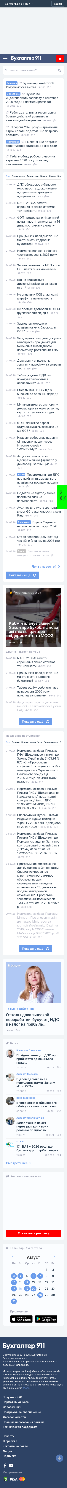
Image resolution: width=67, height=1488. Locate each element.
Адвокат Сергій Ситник (30, 1118)
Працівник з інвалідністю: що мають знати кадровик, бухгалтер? (37, 240)
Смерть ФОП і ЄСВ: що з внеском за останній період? (37, 392)
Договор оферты (14, 1417)
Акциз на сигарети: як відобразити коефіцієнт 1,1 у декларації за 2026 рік (37, 460)
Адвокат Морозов (27, 1074)
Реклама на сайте (15, 1446)
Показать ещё (20, 575)
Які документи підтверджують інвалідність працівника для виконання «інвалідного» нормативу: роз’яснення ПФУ (39, 344)
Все (8, 176)
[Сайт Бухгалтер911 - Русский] (23, 1345)
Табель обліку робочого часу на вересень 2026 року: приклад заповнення (37, 691)
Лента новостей (44, 566)
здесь (26, 1388)
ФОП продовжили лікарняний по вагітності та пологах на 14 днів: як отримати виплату (38, 221)
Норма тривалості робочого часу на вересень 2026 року (37, 252)
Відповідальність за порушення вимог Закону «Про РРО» (35, 1082)
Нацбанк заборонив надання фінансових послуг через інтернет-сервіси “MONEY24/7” (37, 443)
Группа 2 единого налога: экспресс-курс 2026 (37, 524)
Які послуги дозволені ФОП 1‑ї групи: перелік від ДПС (38, 311)
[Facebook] (5, 1466)
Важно (43, 176)
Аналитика (33, 176)
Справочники (51, 742)
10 (13, 1282)
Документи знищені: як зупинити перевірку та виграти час (39, 364)
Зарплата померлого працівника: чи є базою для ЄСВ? (36, 327)
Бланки (16, 742)
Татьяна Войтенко (20, 1009)
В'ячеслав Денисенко (29, 1050)
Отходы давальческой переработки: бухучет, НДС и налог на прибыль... (32, 1019)
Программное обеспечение (22, 1412)
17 (13, 1288)
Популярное (18, 176)
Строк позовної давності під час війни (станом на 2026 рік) (38, 539)
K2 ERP (20, 1141)
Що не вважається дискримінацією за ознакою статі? (37, 283)
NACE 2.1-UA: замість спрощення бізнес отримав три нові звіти (36, 207)
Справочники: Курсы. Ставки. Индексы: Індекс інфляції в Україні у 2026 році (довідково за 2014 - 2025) (39, 821)
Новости (9, 1436)
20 (33, 1288)
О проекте (10, 1441)
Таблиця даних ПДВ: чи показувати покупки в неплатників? (34, 379)
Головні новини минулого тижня (33, 553)
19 (26, 1288)
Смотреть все (17, 1163)
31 (13, 1301)
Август (33, 1257)
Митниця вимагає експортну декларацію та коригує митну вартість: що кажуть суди (38, 408)
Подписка (60, 58)
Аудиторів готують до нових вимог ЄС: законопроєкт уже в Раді (39, 511)
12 (26, 1282)
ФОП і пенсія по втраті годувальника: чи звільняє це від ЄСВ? (37, 427)
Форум (7, 1451)
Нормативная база (31, 742)
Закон (52, 176)
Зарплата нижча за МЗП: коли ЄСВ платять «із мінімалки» (38, 267)
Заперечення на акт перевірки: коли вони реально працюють (32, 1126)
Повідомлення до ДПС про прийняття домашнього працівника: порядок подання (38, 478)
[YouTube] (11, 1466)
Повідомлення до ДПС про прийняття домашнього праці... (37, 1059)
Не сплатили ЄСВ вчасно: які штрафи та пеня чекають (37, 296)
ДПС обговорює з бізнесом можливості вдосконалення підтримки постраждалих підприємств (37, 190)
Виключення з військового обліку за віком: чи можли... (37, 1104)
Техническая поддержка (20, 1426)
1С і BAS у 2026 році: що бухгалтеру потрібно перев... (38, 1148)
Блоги (61, 176)
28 (40, 1294)
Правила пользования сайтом (23, 1422)
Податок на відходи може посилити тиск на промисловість (36, 497)
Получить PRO (12, 1397)
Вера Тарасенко (25, 1098)
